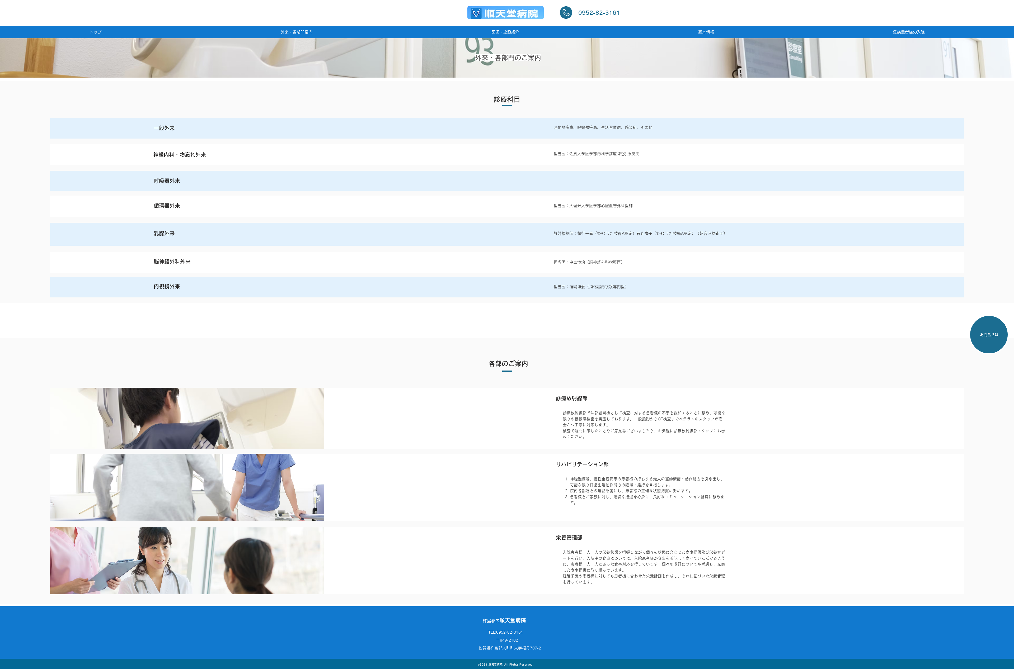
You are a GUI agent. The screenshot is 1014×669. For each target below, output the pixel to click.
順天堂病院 (504, 620)
